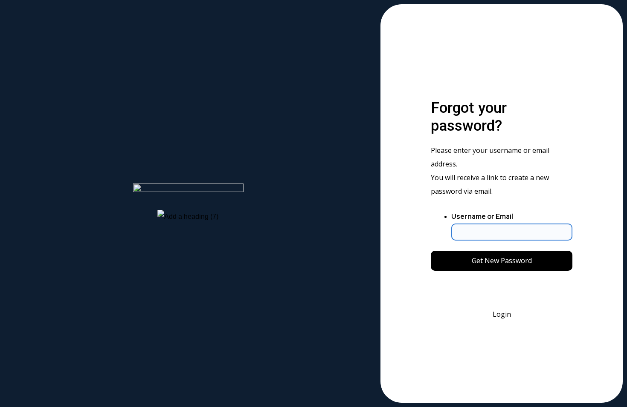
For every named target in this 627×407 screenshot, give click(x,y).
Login (502, 314)
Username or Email (482, 216)
